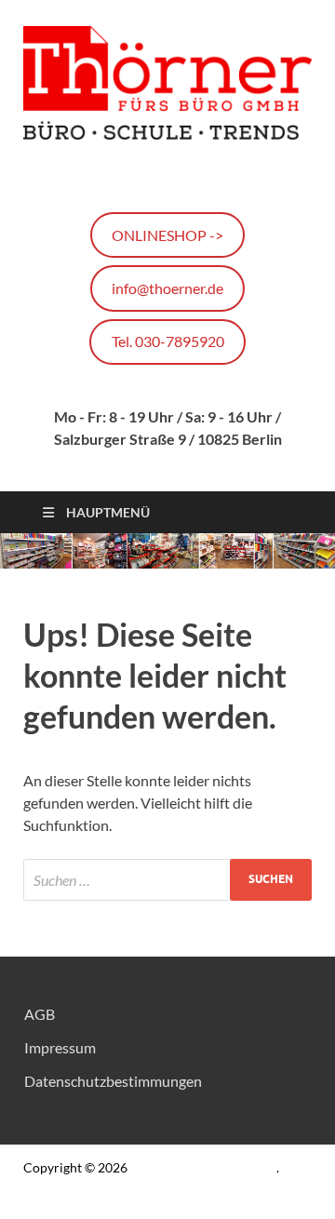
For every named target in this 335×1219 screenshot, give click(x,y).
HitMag (283, 1195)
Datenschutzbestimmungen (113, 1081)
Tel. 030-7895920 (168, 341)
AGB (39, 1014)
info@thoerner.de (167, 288)
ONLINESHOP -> (167, 235)
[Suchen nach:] (167, 880)
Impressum (60, 1047)
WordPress (201, 1195)
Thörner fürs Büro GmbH (203, 1167)
